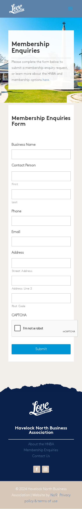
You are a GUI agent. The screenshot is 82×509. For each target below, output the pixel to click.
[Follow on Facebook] (36, 469)
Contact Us (41, 456)
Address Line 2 (22, 288)
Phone (16, 211)
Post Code (18, 306)
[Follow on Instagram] (45, 469)
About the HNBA (41, 444)
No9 (54, 495)
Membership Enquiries (41, 450)
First (15, 184)
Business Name (24, 144)
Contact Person (24, 165)
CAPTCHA (19, 315)
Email (16, 232)
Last (15, 202)
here (46, 79)
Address (18, 252)
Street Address (22, 271)
